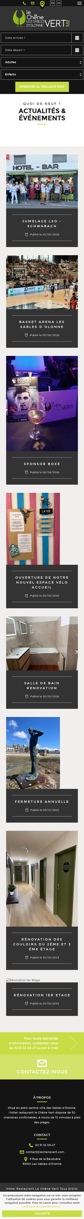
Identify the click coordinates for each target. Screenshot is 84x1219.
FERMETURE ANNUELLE (42, 802)
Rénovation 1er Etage (42, 995)
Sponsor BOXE (42, 464)
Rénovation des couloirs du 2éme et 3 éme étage (42, 944)
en (59, 3)
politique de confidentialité (41, 1206)
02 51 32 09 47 (25, 1048)
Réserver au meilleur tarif (42, 86)
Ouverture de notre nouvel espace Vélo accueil (42, 582)
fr (52, 3)
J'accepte (42, 1213)
